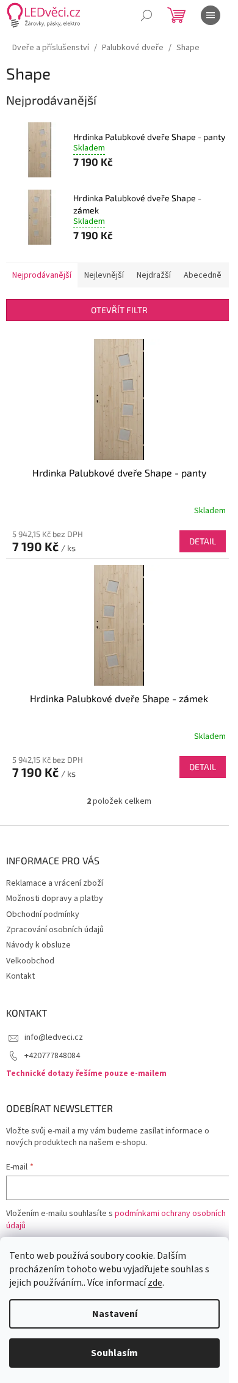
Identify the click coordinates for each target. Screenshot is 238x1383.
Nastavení (114, 1314)
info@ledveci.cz (53, 1037)
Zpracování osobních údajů (55, 930)
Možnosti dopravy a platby (54, 898)
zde (155, 1282)
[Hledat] (146, 15)
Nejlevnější (104, 275)
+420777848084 (52, 1056)
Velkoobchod (30, 961)
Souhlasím (114, 1353)
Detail (202, 541)
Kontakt (20, 976)
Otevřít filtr (119, 310)
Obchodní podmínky (42, 914)
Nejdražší (154, 275)
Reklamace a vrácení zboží (54, 883)
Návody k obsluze (38, 945)
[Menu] (210, 15)
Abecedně (203, 275)
